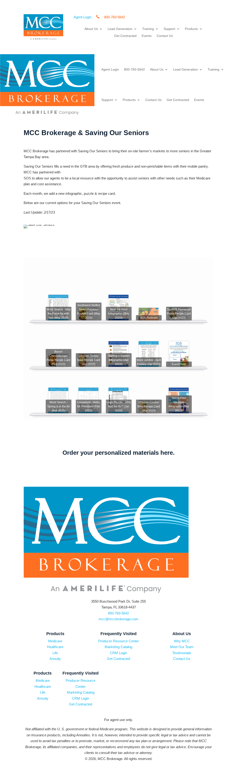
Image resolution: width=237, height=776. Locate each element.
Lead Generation (120, 29)
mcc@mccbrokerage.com (118, 619)
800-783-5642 (134, 69)
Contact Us (165, 36)
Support (169, 29)
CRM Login (118, 653)
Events (147, 36)
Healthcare (55, 647)
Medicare (55, 641)
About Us (91, 29)
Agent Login (110, 69)
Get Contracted (125, 36)
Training (148, 29)
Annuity (55, 659)
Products (191, 29)
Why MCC (182, 641)
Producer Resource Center (118, 641)
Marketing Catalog (118, 647)
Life (55, 653)
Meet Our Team (181, 647)
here (166, 452)
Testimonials (181, 653)
